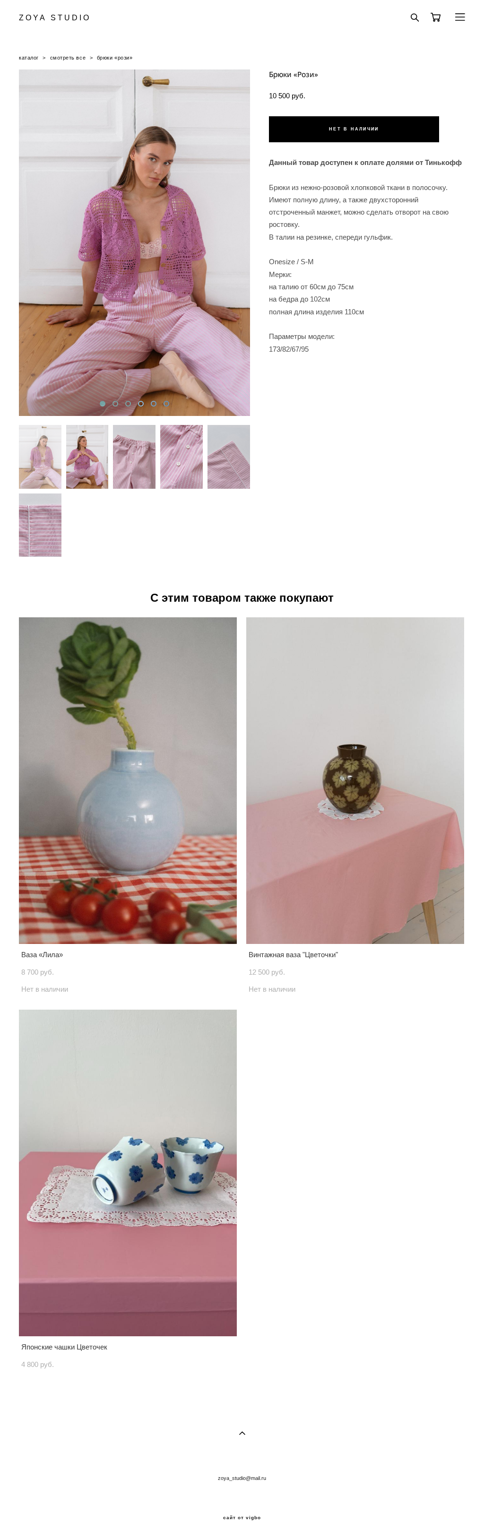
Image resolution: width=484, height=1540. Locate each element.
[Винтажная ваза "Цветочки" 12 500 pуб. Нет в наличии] (355, 780)
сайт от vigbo (242, 1517)
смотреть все (68, 58)
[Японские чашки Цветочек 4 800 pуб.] (128, 1173)
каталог (29, 58)
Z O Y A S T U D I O (54, 18)
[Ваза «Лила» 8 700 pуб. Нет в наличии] (128, 780)
